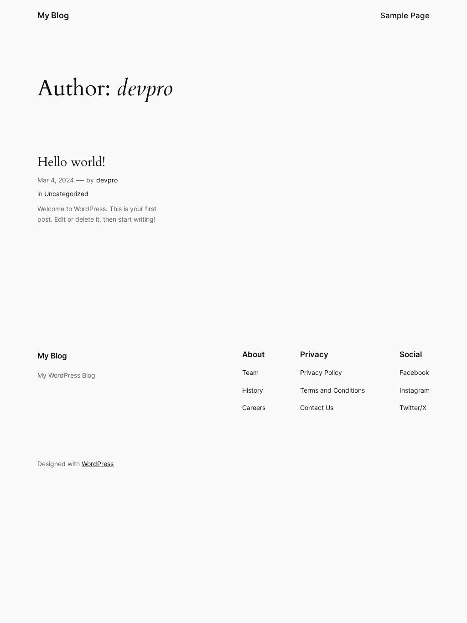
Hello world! (71, 162)
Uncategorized (66, 193)
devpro (107, 180)
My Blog (53, 15)
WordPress (98, 463)
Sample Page (405, 15)
